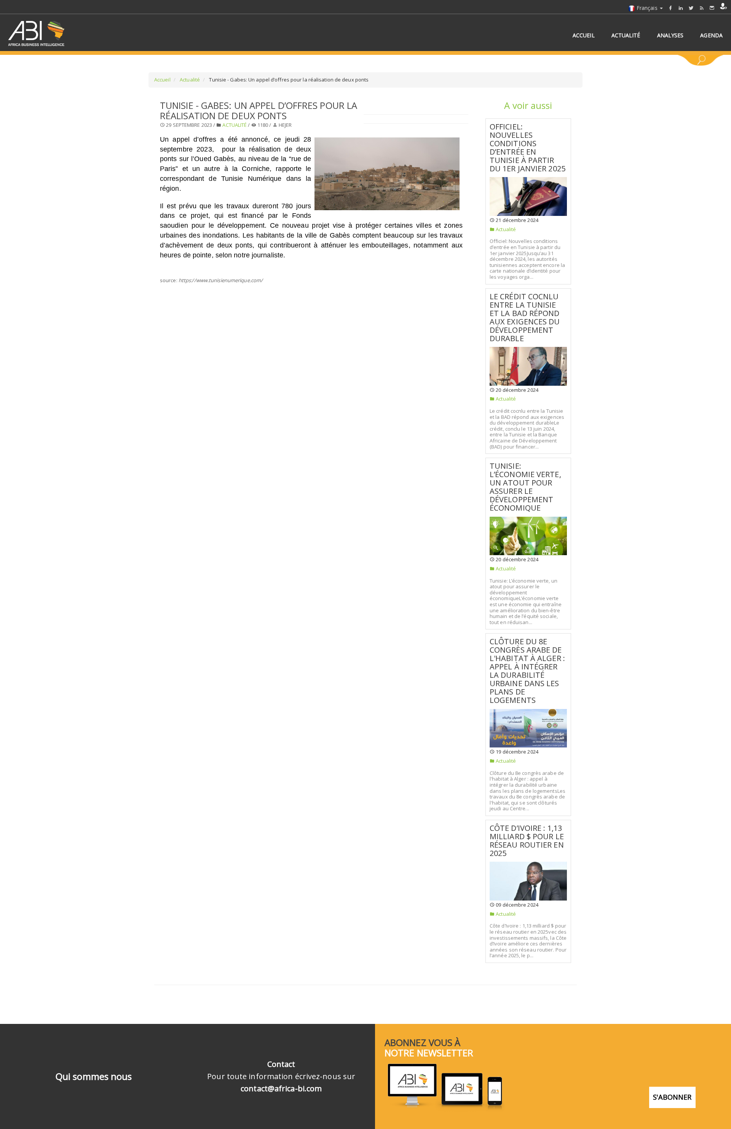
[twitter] (691, 7)
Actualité (189, 79)
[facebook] (670, 7)
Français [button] (647, 7)
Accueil (162, 79)
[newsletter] (712, 7)
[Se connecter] (723, 6)
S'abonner (672, 1097)
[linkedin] (680, 7)
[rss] (701, 7)
